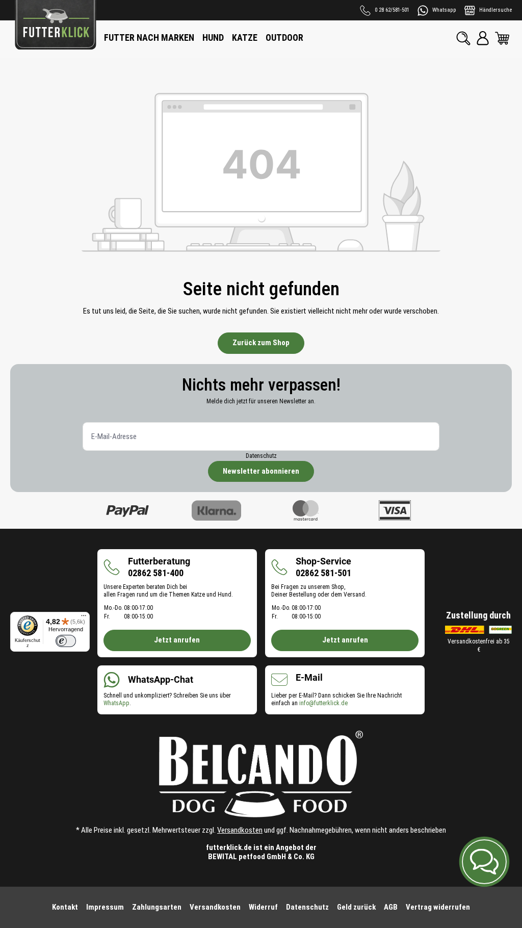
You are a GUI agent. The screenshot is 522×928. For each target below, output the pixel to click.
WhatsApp (116, 703)
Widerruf (263, 907)
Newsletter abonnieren (261, 471)
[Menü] (83, 618)
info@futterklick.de (323, 703)
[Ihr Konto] (482, 38)
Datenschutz (261, 455)
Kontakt (65, 907)
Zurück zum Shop (261, 342)
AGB (391, 907)
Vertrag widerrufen (438, 907)
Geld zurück (356, 907)
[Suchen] (463, 38)
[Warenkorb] (502, 38)
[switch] (66, 641)
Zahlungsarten (156, 907)
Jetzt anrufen (177, 640)
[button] (484, 861)
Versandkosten (240, 830)
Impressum (105, 907)
